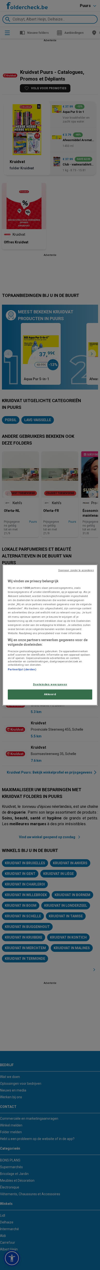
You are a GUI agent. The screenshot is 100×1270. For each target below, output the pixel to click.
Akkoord (50, 694)
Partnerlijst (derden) (22, 669)
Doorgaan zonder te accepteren (76, 570)
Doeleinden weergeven (50, 684)
